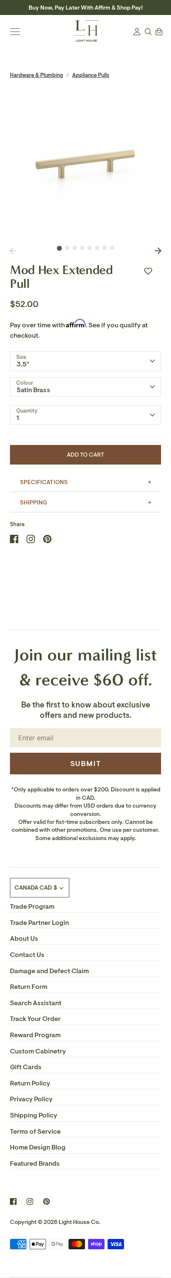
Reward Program (35, 1035)
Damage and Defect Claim (49, 971)
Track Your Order (35, 1018)
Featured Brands (35, 1163)
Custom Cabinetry (38, 1051)
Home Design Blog (38, 1147)
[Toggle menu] (15, 31)
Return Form (28, 986)
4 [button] (82, 248)
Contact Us (27, 954)
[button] (148, 271)
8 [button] (112, 248)
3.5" (23, 364)
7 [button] (105, 248)
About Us (24, 938)
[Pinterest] (46, 1201)
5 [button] (90, 248)
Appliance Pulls (90, 75)
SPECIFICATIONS (44, 482)
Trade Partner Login (39, 922)
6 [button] (97, 248)
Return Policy (30, 1083)
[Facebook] (13, 1201)
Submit (85, 764)
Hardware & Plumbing (36, 75)
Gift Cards (26, 1067)
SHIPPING (33, 503)
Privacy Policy (31, 1099)
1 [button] (59, 248)
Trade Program (32, 906)
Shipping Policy (33, 1115)
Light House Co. (79, 1222)
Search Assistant (35, 1003)
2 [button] (67, 248)
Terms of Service (35, 1131)
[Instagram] (30, 1201)
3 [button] (75, 248)
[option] (85, 164)
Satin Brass (33, 390)
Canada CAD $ (36, 888)
